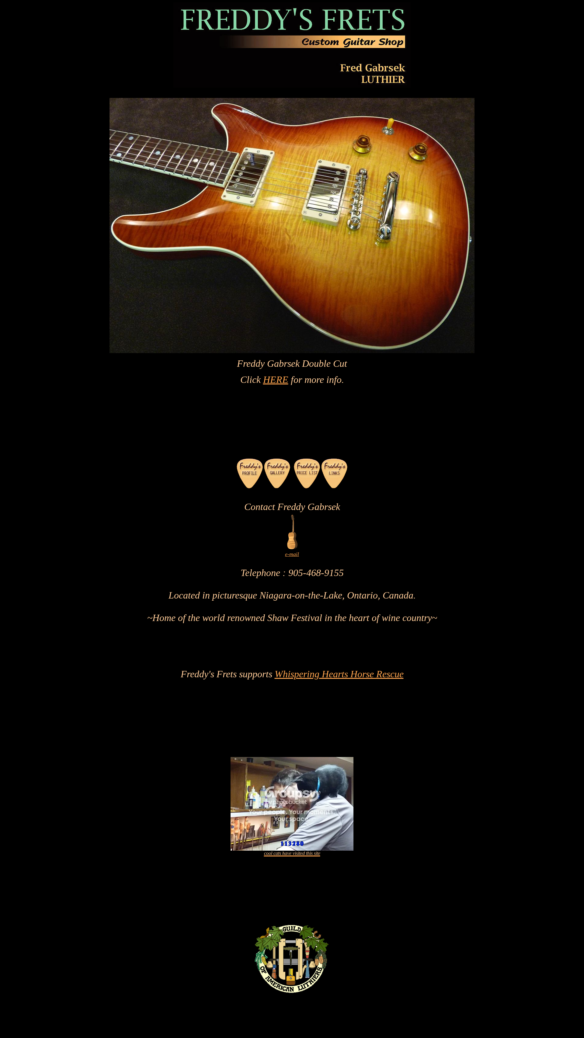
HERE (275, 379)
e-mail (292, 554)
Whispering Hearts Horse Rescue (339, 673)
